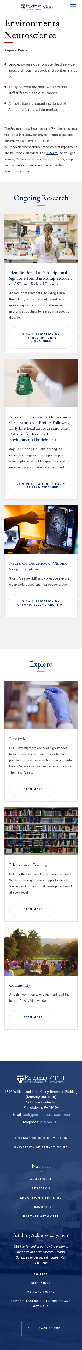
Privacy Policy (41, 1292)
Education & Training (28, 865)
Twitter (41, 1274)
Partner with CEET (41, 1216)
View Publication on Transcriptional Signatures (40, 338)
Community (19, 985)
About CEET (41, 1179)
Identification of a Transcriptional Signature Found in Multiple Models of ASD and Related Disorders (40, 278)
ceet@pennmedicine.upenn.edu (46, 1115)
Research (17, 739)
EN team (52, 153)
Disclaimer (41, 1283)
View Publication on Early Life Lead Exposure (41, 486)
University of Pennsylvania (41, 1147)
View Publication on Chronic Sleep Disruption (41, 603)
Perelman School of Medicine (41, 1138)
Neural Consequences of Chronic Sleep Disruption (38, 566)
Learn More (32, 789)
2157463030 (50, 1122)
